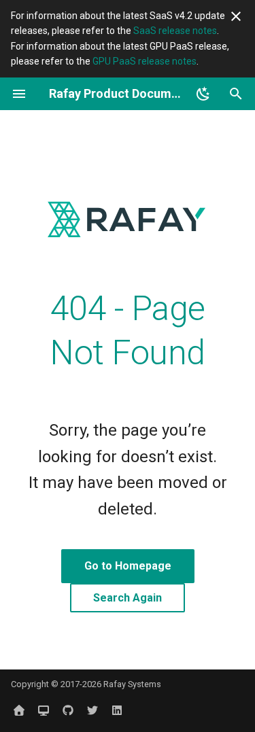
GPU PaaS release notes (144, 61)
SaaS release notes (175, 30)
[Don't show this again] (236, 16)
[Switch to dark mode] (203, 93)
